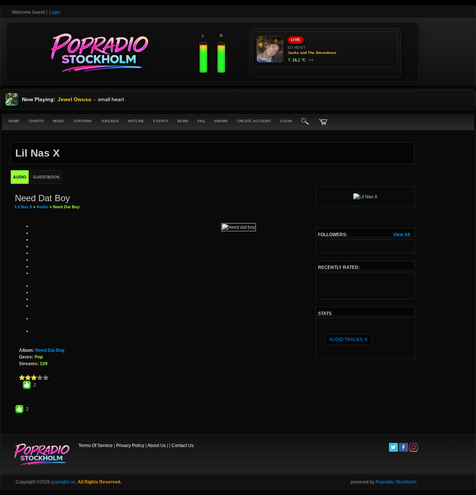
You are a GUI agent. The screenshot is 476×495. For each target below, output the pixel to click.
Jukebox (110, 121)
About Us (156, 445)
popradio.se (63, 482)
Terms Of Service (95, 445)
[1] (22, 377)
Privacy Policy (130, 445)
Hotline (136, 121)
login (286, 121)
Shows (221, 121)
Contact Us (182, 445)
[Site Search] (305, 122)
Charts (36, 121)
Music (59, 121)
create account (254, 121)
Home (14, 121)
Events (160, 121)
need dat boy (50, 350)
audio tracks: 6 (348, 339)
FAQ (201, 121)
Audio (42, 207)
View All (401, 234)
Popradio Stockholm (396, 482)
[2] (25, 377)
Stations (83, 121)
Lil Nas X (24, 207)
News (183, 121)
